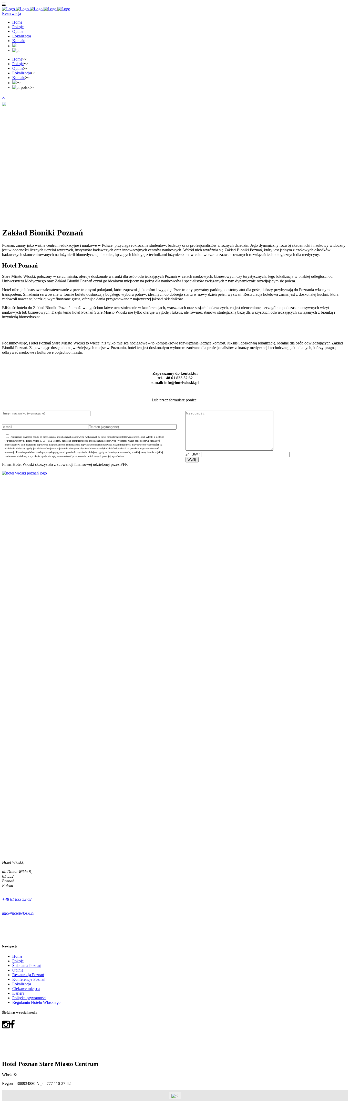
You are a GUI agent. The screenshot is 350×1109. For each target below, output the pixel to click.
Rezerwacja (11, 13)
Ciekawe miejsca (26, 988)
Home (17, 956)
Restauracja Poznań (28, 975)
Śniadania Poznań (26, 965)
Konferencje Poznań (28, 979)
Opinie (17, 970)
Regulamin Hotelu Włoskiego (36, 1002)
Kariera (18, 993)
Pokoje (18, 961)
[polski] (15, 50)
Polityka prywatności (29, 998)
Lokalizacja (21, 984)
